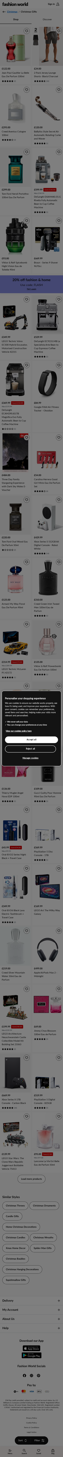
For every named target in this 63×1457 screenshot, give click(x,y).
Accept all (31, 740)
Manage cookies (31, 758)
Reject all (30, 749)
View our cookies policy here (19, 731)
